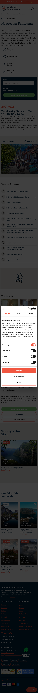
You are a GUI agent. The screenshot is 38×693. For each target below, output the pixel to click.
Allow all (19, 370)
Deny (19, 383)
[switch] (33, 350)
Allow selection (19, 376)
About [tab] (31, 314)
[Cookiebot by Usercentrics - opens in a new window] (28, 308)
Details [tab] (19, 314)
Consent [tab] (7, 314)
